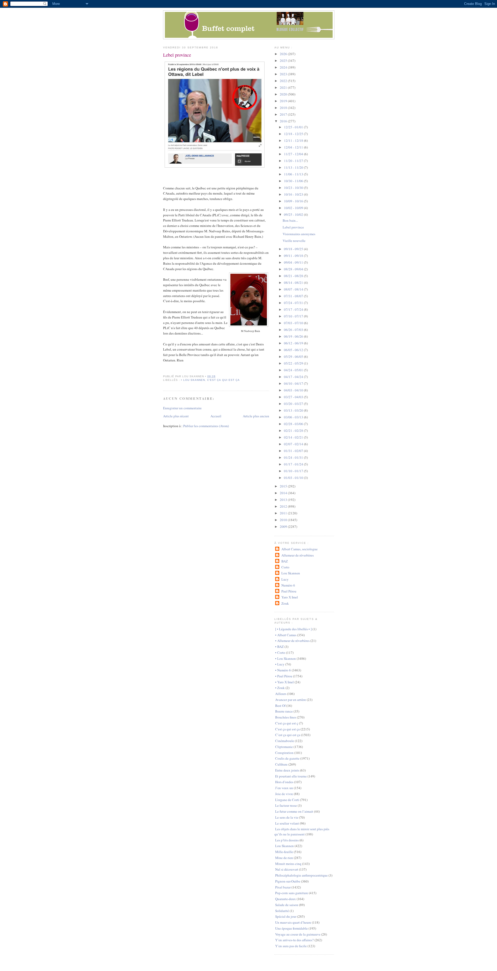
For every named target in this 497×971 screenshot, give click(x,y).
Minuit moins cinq (288, 863)
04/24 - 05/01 (294, 370)
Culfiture (281, 764)
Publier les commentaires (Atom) (206, 426)
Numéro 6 (288, 585)
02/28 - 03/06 (294, 423)
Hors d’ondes (284, 782)
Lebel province (177, 55)
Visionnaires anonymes (299, 234)
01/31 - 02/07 (294, 450)
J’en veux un (284, 787)
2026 (284, 53)
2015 (284, 486)
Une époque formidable (291, 928)
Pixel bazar (283, 887)
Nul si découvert (286, 869)
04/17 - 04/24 (294, 376)
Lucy (284, 579)
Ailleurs (280, 693)
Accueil (215, 416)
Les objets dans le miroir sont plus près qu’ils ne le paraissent (301, 831)
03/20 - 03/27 (294, 403)
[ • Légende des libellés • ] (293, 629)
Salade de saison (286, 904)
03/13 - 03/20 (294, 410)
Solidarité (282, 910)
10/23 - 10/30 (294, 187)
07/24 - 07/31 (294, 302)
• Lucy (279, 664)
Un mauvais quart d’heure (293, 922)
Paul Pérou (288, 591)
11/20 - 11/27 (294, 160)
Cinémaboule (284, 740)
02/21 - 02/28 (294, 430)
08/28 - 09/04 (294, 269)
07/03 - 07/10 (294, 323)
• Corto (280, 652)
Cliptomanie (284, 746)
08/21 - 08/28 (294, 275)
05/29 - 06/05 (294, 356)
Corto (285, 567)
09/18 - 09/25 (294, 249)
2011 (284, 513)
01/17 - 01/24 (294, 464)
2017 (284, 114)
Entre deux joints (287, 770)
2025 (284, 60)
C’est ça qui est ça (287, 734)
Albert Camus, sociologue (299, 549)
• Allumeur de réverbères (292, 640)
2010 (284, 519)
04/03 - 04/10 (294, 390)
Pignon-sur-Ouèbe (287, 881)
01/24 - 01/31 (294, 457)
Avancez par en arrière (290, 699)
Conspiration (284, 752)
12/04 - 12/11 (294, 147)
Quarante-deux (285, 898)
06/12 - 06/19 (294, 343)
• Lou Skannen (193, 380)
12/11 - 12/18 (294, 140)
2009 (284, 526)
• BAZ (279, 646)
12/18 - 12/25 (294, 133)
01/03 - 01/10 (294, 477)
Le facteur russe (286, 805)
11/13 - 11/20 (294, 167)
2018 (284, 107)
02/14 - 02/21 (294, 437)
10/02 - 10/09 (294, 207)
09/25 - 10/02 (294, 214)
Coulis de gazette (287, 758)
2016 (284, 121)
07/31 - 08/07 (294, 296)
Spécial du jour (285, 916)
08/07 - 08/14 (294, 289)
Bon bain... (290, 220)
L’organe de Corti (287, 799)
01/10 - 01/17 (294, 471)
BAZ (284, 561)
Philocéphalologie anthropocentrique (301, 875)
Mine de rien (284, 857)
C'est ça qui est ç (286, 723)
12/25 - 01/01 (294, 127)
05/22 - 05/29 (294, 363)
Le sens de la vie (286, 817)
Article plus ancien (256, 416)
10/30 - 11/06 (294, 181)
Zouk (285, 603)
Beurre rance (284, 711)
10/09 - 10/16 (294, 201)
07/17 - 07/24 (294, 309)
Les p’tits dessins (287, 840)
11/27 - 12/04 (294, 154)
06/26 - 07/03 (294, 329)
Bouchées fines (285, 717)
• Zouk (280, 687)
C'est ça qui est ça (223, 380)
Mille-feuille (284, 851)
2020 (284, 94)
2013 (284, 499)
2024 (284, 67)
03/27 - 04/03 (294, 397)
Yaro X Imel (289, 597)
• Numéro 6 (283, 670)
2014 (284, 493)
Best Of (280, 705)
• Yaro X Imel (284, 682)
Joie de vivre (284, 793)
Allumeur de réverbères (297, 555)
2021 (284, 87)
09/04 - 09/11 (294, 262)
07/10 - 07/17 (294, 316)
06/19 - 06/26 (294, 336)
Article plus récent (176, 416)
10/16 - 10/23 (294, 194)
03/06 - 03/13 (294, 417)
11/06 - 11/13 (294, 174)
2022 (284, 80)
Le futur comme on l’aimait (294, 811)
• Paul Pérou (283, 676)
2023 (284, 74)
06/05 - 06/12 (294, 349)
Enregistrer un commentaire (182, 408)
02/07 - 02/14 (294, 444)
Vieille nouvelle (294, 240)
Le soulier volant (287, 823)
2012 (284, 506)
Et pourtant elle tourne (291, 776)
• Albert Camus (285, 635)
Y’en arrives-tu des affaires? (294, 940)
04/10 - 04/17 (294, 383)
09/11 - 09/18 (294, 255)
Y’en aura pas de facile (291, 946)
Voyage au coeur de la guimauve (297, 934)
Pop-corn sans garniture (291, 893)
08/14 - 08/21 (294, 282)
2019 (284, 101)
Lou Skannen (290, 573)
